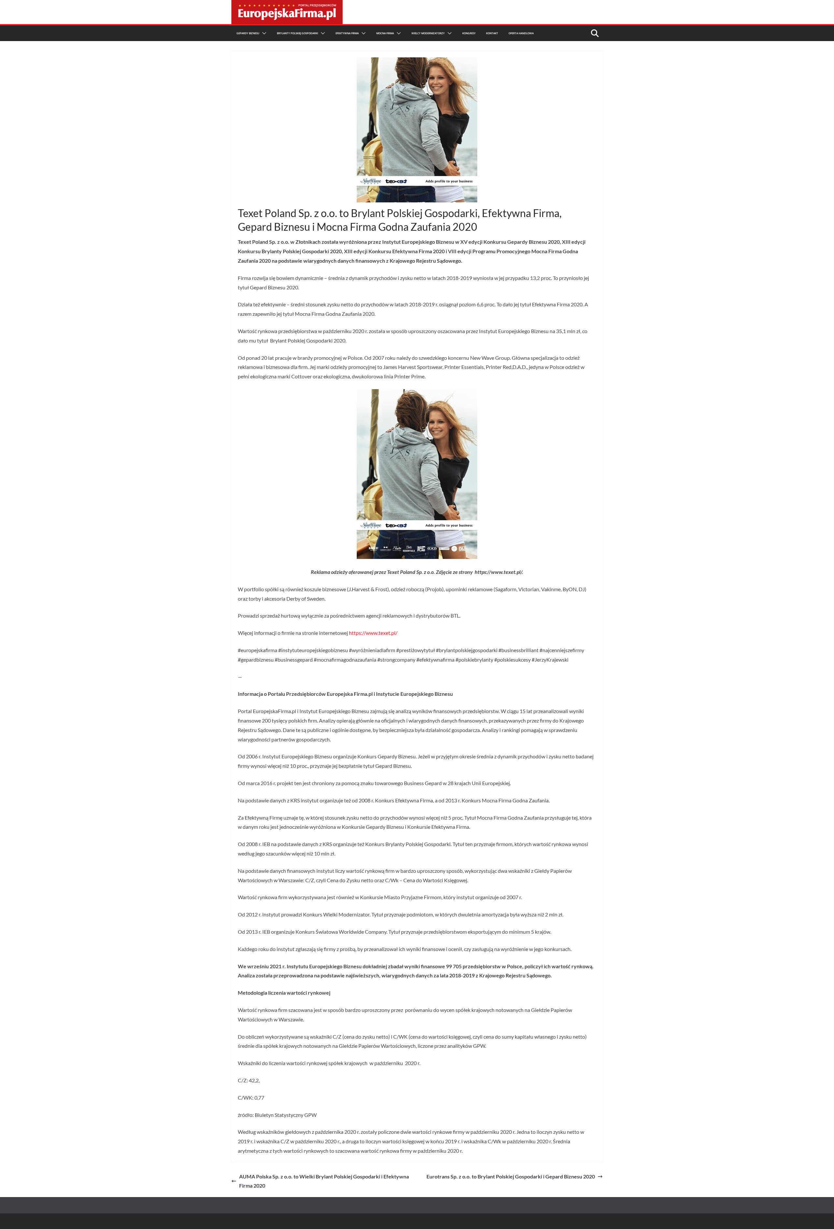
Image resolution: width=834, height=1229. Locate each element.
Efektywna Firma (347, 33)
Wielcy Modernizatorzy (428, 33)
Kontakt (492, 33)
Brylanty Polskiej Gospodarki (297, 33)
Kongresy (469, 33)
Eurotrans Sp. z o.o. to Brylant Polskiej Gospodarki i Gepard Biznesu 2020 (510, 1176)
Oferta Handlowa (521, 33)
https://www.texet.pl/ (373, 633)
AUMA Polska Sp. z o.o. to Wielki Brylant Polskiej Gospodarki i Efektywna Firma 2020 (324, 1181)
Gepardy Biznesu (248, 33)
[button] (262, 33)
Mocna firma (385, 33)
